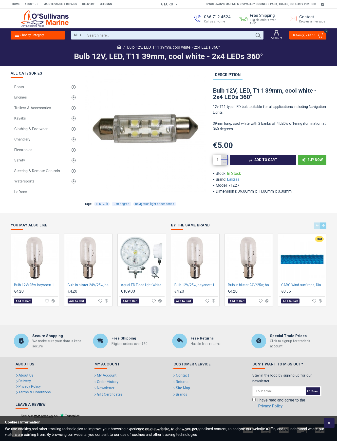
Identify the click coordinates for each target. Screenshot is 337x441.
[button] (317, 225)
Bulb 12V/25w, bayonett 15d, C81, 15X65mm (36, 285)
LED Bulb (102, 204)
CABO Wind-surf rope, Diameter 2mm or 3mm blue (303, 285)
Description (228, 74)
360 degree (121, 204)
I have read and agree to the (281, 403)
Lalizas (233, 179)
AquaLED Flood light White (141, 285)
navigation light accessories (154, 204)
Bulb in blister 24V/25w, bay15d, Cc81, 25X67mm (89, 285)
